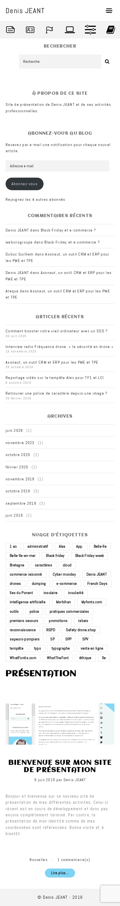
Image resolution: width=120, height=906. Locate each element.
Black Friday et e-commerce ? (68, 230)
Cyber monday (64, 574)
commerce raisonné (26, 574)
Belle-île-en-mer (22, 555)
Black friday (55, 555)
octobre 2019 (18, 490)
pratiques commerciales (69, 611)
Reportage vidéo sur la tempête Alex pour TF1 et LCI (55, 377)
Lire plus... (60, 873)
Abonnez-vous (24, 183)
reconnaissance (23, 629)
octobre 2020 (18, 454)
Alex (62, 546)
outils (14, 611)
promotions (58, 620)
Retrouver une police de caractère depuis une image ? (57, 393)
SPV (85, 639)
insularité (75, 592)
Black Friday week (89, 555)
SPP (68, 639)
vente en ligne (92, 648)
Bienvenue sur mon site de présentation (60, 766)
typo (37, 648)
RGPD (50, 629)
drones (15, 583)
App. (79, 546)
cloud (67, 565)
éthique (85, 657)
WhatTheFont (58, 657)
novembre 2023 (20, 442)
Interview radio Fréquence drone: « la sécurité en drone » (60, 346)
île (104, 657)
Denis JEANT (97, 574)
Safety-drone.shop (81, 629)
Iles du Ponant (21, 592)
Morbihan (63, 601)
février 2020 (17, 466)
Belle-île (100, 546)
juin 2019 (14, 515)
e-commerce (66, 583)
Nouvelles (39, 859)
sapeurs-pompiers (25, 639)
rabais (83, 620)
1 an (13, 546)
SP (52, 639)
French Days (97, 583)
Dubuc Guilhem (20, 254)
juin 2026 (14, 430)
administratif (37, 546)
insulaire (51, 592)
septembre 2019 (21, 503)
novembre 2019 (20, 478)
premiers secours (24, 620)
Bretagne (17, 565)
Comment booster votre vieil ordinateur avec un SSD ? (57, 330)
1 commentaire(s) (73, 859)
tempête (16, 648)
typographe (61, 648)
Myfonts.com (91, 601)
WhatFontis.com (23, 657)
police (34, 611)
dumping (39, 583)
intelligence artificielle (27, 601)
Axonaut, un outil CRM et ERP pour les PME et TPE (52, 362)
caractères (43, 565)
